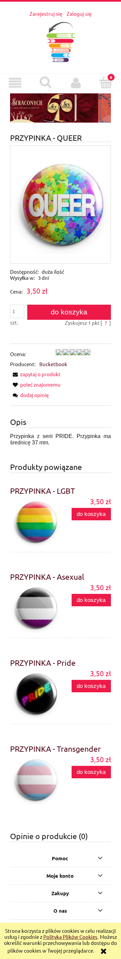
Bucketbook (53, 364)
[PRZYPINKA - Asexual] (35, 608)
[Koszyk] (106, 82)
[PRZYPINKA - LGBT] (35, 522)
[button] (15, 83)
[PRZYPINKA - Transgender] (35, 780)
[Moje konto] (76, 83)
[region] (60, 108)
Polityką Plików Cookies (70, 936)
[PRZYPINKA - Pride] (35, 694)
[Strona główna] (61, 40)
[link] (60, 108)
